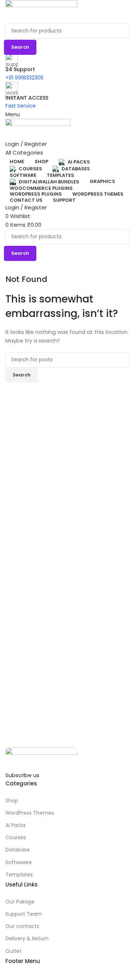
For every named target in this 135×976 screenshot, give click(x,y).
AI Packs (15, 825)
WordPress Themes (29, 812)
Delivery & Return (27, 938)
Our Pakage (20, 901)
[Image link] (67, 759)
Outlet (13, 951)
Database (17, 849)
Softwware (18, 862)
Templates (19, 874)
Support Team (23, 914)
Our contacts (22, 926)
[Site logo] (67, 11)
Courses (15, 837)
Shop (11, 800)
